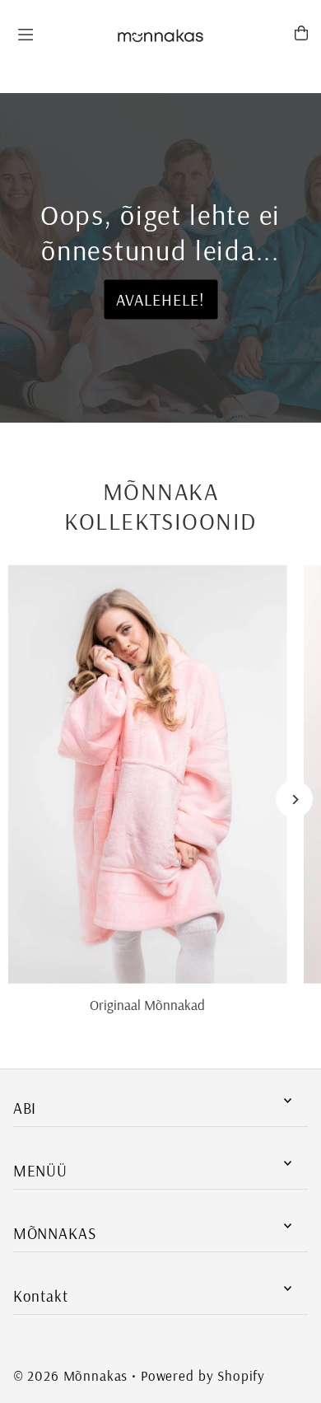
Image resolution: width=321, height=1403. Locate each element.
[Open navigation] (57, 32)
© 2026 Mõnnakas (70, 1375)
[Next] (294, 799)
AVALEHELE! (160, 299)
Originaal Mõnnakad (147, 1004)
